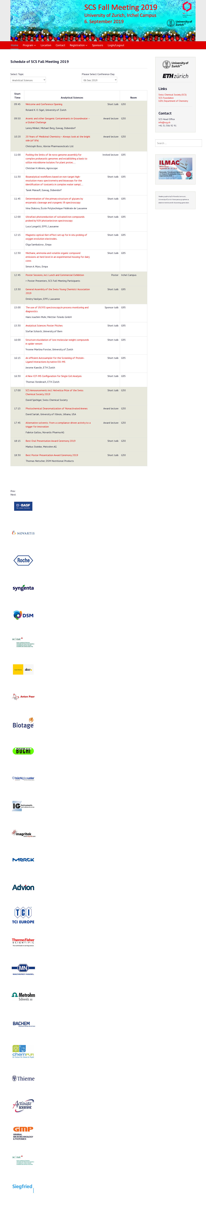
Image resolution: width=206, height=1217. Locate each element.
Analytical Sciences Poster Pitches (44, 325)
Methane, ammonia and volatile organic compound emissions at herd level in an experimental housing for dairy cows (57, 256)
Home (14, 45)
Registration (77, 45)
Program (28, 45)
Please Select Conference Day (98, 74)
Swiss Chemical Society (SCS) (173, 94)
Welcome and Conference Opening (44, 104)
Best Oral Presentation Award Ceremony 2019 (50, 440)
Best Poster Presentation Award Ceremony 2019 (52, 455)
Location (46, 45)
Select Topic (17, 74)
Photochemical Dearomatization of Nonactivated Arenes (57, 408)
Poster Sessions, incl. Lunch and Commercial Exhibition (55, 275)
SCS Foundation (166, 97)
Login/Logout (116, 45)
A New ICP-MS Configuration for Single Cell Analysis (54, 376)
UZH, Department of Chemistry (173, 100)
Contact (60, 45)
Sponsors (97, 45)
